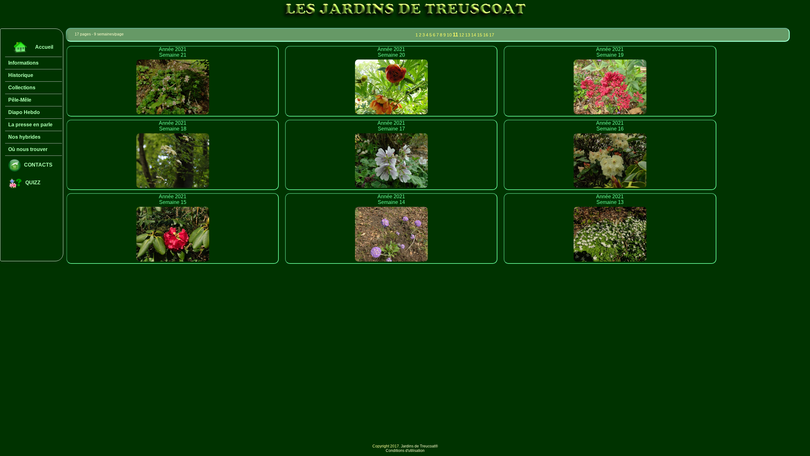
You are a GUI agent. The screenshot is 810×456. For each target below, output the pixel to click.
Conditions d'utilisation (405, 450)
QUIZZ (32, 182)
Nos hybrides (24, 137)
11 (455, 34)
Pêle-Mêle (19, 100)
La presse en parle (30, 124)
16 (485, 34)
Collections (21, 87)
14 (473, 34)
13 (467, 34)
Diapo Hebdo (24, 112)
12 (461, 34)
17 (491, 34)
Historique (20, 75)
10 (449, 34)
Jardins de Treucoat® (419, 446)
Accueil (44, 47)
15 (479, 34)
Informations (23, 63)
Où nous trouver (27, 149)
